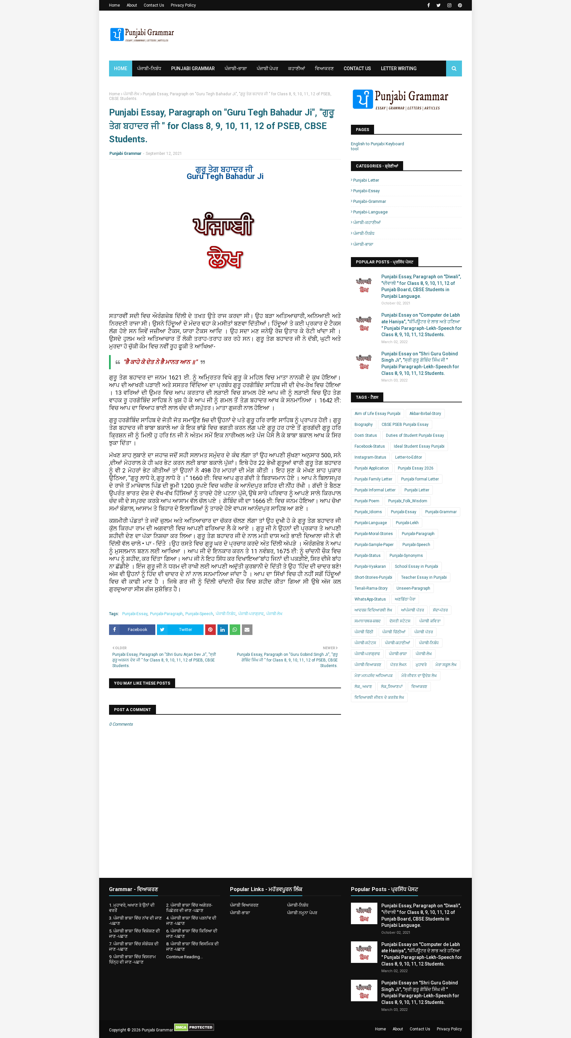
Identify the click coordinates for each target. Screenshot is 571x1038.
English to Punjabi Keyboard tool (377, 146)
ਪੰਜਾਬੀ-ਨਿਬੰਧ (226, 613)
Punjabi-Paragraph (166, 613)
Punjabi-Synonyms (406, 555)
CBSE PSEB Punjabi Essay (405, 424)
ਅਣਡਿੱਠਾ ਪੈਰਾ (405, 599)
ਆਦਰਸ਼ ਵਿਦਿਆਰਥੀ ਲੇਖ (373, 610)
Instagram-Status (370, 457)
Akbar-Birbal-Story (425, 413)
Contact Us (154, 5)
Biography (364, 424)
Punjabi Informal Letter (375, 490)
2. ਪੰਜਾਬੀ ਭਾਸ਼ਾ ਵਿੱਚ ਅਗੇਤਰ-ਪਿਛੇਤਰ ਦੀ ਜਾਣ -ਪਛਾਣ (189, 908)
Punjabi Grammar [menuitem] (193, 68)
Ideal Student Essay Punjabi (419, 446)
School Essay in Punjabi (416, 566)
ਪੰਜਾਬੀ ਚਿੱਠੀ (364, 632)
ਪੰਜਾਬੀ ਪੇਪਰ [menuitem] (267, 68)
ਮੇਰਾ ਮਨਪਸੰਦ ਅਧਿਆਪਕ (374, 675)
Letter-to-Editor (408, 457)
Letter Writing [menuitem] (399, 68)
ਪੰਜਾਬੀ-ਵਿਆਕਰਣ (368, 664)
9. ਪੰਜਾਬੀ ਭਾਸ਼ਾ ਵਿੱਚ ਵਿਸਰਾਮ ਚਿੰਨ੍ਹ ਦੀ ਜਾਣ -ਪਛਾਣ (132, 959)
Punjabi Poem (367, 501)
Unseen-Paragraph (413, 588)
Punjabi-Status (368, 555)
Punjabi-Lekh (407, 522)
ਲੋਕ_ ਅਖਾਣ (363, 686)
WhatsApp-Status (370, 599)
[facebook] (429, 5)
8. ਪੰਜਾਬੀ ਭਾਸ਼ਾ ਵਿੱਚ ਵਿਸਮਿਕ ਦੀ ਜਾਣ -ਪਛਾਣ (192, 946)
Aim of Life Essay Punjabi (377, 413)
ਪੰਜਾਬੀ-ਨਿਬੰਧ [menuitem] (149, 68)
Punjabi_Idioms (368, 512)
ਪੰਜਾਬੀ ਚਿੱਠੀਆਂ (393, 632)
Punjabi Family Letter (373, 479)
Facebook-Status (370, 446)
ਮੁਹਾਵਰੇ (421, 664)
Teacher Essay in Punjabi (424, 577)
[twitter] (438, 5)
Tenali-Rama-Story (371, 588)
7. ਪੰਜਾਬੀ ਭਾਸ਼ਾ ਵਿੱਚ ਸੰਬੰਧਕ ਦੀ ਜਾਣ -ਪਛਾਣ (134, 946)
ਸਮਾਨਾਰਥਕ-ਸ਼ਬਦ (368, 621)
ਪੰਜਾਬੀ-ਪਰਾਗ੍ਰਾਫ (251, 613)
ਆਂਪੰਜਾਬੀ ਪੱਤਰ (412, 610)
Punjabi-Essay (134, 613)
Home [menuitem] (120, 68)
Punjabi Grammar (125, 153)
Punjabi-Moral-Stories (374, 533)
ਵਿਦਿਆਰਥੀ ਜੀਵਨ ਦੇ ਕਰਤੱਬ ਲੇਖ (379, 697)
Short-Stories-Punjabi (373, 577)
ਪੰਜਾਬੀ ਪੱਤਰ (423, 632)
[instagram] (449, 5)
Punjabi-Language (370, 211)
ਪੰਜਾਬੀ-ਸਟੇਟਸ (365, 643)
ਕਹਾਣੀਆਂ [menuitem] (296, 68)
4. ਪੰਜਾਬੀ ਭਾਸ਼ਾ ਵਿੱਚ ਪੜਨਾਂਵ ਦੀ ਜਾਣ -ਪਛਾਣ (191, 921)
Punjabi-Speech (199, 613)
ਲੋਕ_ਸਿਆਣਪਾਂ (391, 686)
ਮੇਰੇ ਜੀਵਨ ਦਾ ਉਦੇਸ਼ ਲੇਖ (419, 675)
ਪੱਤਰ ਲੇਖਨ (398, 664)
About (132, 5)
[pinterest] (459, 5)
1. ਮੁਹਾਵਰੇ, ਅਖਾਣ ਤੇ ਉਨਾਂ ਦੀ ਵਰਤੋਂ (132, 908)
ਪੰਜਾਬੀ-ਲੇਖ (131, 94)
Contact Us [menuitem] (357, 68)
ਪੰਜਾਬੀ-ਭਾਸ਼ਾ (363, 244)
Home (114, 5)
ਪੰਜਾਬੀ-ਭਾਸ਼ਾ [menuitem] (236, 68)
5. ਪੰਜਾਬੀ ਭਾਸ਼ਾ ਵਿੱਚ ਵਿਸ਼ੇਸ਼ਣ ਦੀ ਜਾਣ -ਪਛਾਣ (134, 933)
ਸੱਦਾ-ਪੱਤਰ (440, 610)
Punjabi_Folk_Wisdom (407, 501)
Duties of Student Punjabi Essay (415, 435)
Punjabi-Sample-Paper (374, 544)
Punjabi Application (372, 468)
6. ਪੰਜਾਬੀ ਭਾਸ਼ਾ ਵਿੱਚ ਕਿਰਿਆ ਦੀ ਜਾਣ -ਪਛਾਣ (191, 933)
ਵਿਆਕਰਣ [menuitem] (324, 68)
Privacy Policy (183, 5)
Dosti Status (366, 435)
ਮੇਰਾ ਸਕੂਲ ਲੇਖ (446, 664)
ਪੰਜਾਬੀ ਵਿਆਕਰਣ (244, 905)
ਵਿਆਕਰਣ (419, 686)
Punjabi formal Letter (420, 479)
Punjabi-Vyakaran (370, 566)
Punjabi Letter (366, 180)
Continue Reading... (184, 956)
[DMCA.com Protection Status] (194, 1030)
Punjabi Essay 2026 (416, 468)
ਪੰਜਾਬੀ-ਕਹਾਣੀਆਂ (367, 222)
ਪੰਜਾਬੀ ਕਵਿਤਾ (429, 621)
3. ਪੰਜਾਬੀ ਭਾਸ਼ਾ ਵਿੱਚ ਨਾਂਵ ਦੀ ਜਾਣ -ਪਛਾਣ (135, 921)
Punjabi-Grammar (369, 201)
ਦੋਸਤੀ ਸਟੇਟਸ (400, 621)
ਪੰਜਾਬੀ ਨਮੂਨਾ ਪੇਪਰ (302, 912)
